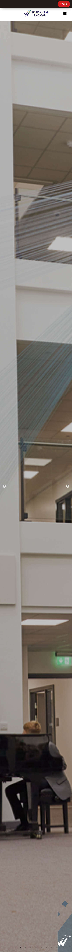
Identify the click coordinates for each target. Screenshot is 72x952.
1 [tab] (15, 947)
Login (64, 4)
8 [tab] (51, 947)
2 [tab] (20, 947)
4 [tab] (31, 947)
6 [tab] (41, 947)
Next (67, 486)
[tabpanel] (36, 486)
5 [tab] (36, 947)
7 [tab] (46, 947)
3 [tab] (25, 947)
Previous (4, 486)
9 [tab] (57, 947)
